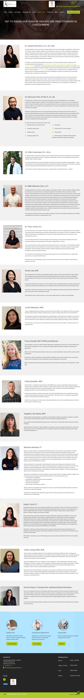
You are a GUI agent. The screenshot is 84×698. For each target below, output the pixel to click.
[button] (26, 12)
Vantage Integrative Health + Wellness (14, 694)
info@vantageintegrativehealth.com (13, 667)
